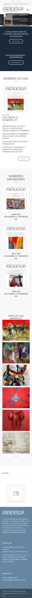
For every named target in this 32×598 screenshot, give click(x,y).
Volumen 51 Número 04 (16, 294)
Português (19, 1)
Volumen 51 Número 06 (16, 217)
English (13, 1)
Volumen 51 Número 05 (16, 257)
